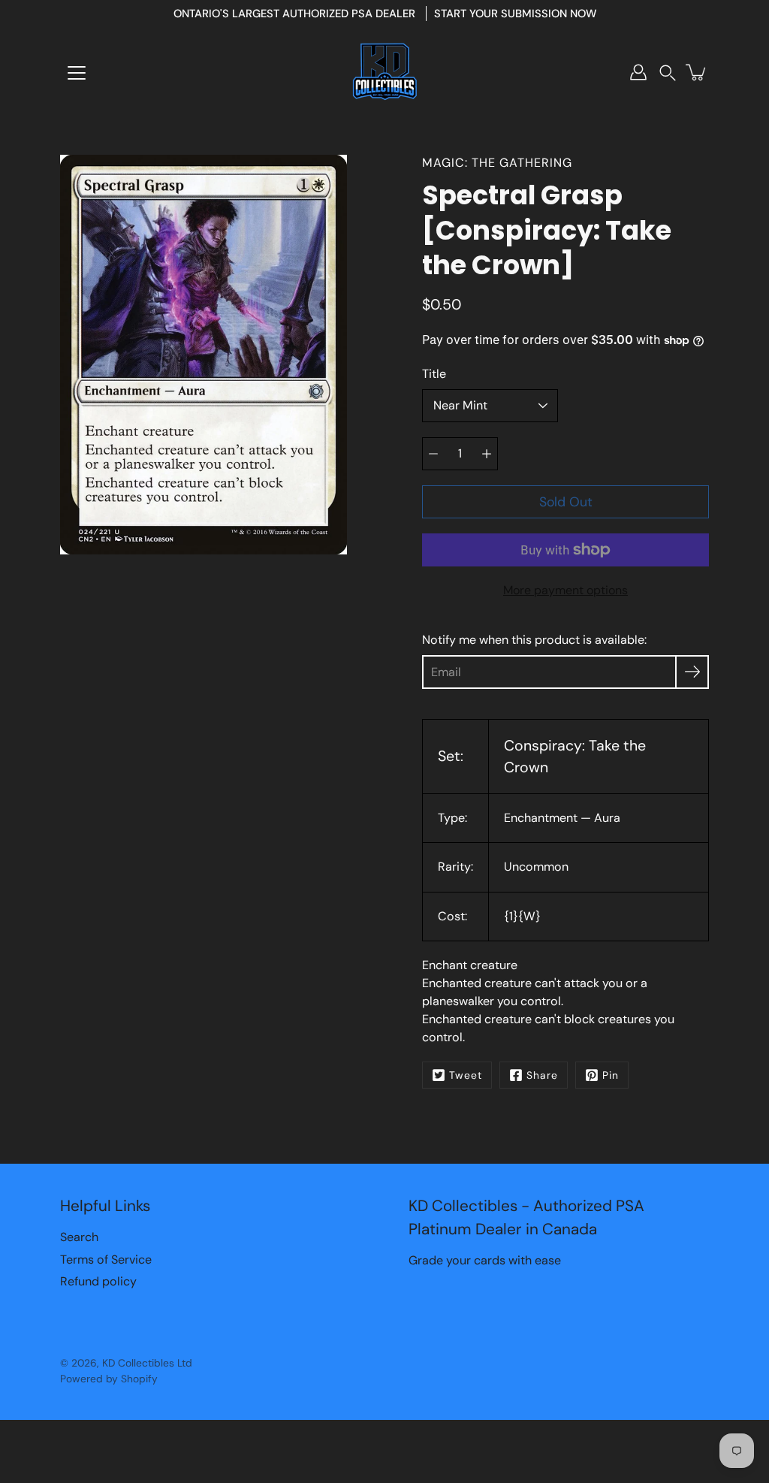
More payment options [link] (565, 590)
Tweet (465, 1075)
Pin (610, 1075)
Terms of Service (106, 1259)
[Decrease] (433, 453)
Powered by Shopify (109, 1378)
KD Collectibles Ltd (147, 1363)
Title (434, 374)
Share (542, 1075)
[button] (667, 72)
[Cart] (697, 72)
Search (79, 1237)
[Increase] (486, 453)
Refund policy (98, 1281)
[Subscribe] (692, 672)
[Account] (638, 72)
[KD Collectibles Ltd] (384, 72)
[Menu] (76, 73)
